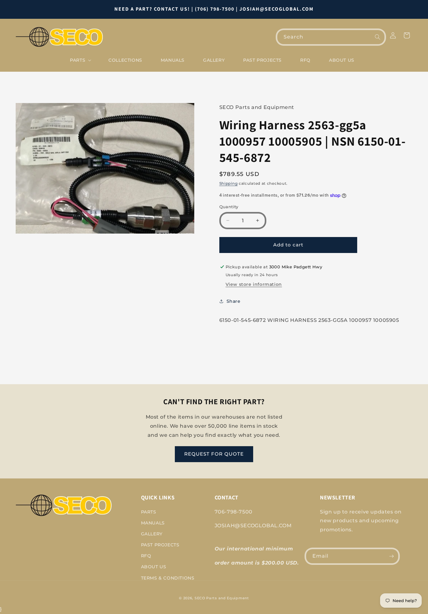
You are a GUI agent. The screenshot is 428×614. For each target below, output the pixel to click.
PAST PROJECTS (160, 545)
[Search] (377, 37)
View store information (254, 284)
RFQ (146, 556)
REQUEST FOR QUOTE (214, 454)
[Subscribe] (391, 556)
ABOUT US (153, 567)
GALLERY (152, 534)
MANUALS (153, 523)
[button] (80, 60)
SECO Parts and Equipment (222, 598)
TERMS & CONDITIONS (168, 578)
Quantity (228, 206)
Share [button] (234, 301)
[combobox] (330, 37)
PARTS (148, 512)
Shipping (228, 183)
